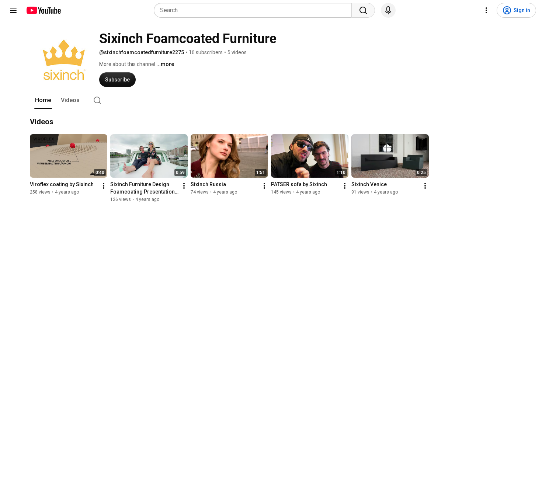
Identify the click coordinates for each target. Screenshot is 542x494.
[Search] (363, 10)
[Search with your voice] (388, 10)
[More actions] (103, 185)
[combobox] (255, 10)
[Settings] (486, 10)
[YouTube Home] (43, 10)
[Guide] (13, 10)
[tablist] (271, 100)
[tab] (43, 100)
